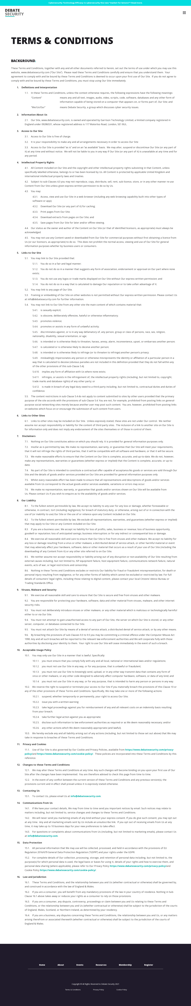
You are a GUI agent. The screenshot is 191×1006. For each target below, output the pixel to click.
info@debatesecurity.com (86, 796)
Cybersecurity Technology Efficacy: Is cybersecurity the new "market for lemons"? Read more (95, 3)
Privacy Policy (98, 989)
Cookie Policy (121, 989)
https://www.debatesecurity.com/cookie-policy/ (65, 753)
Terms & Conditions (73, 989)
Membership (125, 965)
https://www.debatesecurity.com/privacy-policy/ (138, 865)
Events (79, 965)
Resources (101, 965)
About (61, 965)
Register (148, 965)
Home (42, 965)
